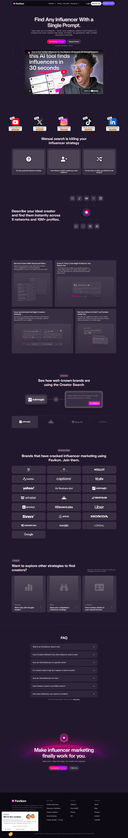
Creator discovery (53, 804)
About (96, 804)
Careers (97, 812)
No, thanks (8, 829)
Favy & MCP (74, 808)
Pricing (59, 3)
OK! (32, 829)
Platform (73, 804)
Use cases (66, 3)
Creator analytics (52, 812)
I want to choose (20, 829)
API (72, 816)
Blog (95, 808)
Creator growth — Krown (55, 820)
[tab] (25, 422)
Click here (76, 699)
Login (88, 4)
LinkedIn (97, 820)
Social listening (51, 816)
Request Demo (74, 41)
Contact (97, 816)
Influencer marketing (53, 808)
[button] (52, 3)
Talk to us (74, 768)
